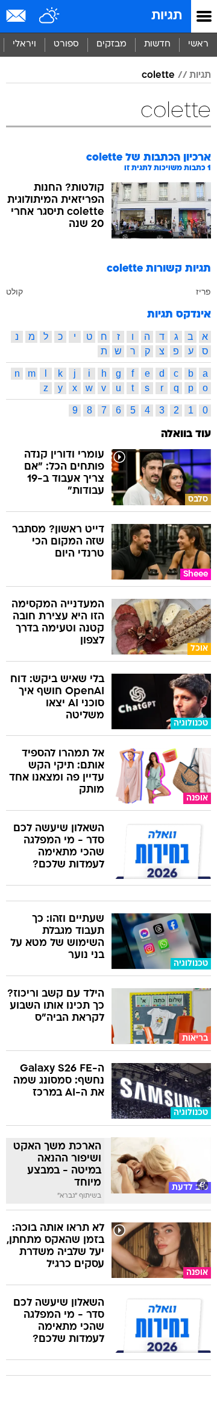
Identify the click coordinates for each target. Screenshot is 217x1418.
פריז (203, 291)
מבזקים (111, 44)
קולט (14, 291)
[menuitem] (157, 44)
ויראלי (24, 44)
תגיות (166, 16)
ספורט (66, 44)
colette (158, 75)
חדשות (157, 44)
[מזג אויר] (49, 16)
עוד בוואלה (186, 434)
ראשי (198, 44)
